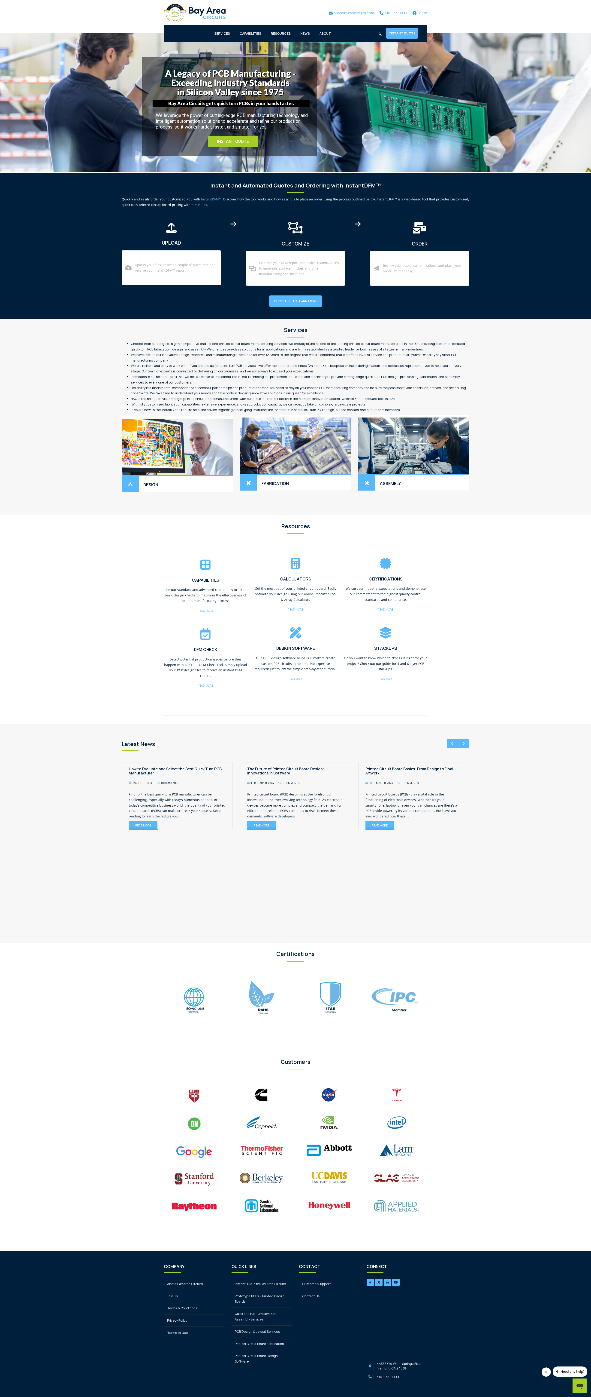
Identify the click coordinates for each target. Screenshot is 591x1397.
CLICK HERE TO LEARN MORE (295, 301)
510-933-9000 (388, 1377)
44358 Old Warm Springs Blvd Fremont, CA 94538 (399, 1365)
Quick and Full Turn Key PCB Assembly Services (255, 1316)
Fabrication (275, 483)
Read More (143, 825)
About (325, 33)
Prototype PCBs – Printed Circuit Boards (259, 1299)
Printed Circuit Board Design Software (256, 1358)
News (305, 33)
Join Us (172, 1296)
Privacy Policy (177, 1320)
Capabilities (250, 33)
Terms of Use (177, 1332)
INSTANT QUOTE (233, 141)
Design (150, 484)
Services (222, 33)
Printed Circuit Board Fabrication (259, 1344)
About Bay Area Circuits (185, 1284)
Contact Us (311, 1296)
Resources (281, 33)
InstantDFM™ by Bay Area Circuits (260, 1284)
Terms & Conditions (182, 1308)
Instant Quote (402, 33)
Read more (205, 611)
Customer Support (316, 1284)
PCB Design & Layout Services (257, 1331)
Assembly (390, 483)
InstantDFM (210, 199)
